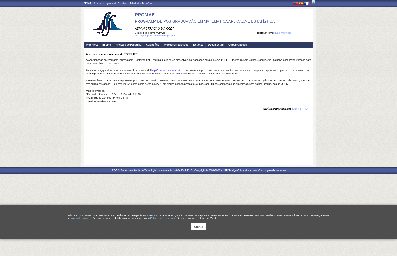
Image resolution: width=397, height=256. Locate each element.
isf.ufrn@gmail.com (105, 101)
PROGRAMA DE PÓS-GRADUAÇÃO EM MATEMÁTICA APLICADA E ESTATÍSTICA (205, 21)
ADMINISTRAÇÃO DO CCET (154, 28)
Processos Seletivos (176, 44)
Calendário (152, 44)
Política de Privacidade (163, 218)
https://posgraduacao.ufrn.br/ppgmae (155, 35)
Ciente (198, 226)
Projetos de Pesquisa (128, 44)
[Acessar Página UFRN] (313, 2)
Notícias (198, 44)
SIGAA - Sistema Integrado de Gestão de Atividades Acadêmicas (120, 3)
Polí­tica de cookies (80, 218)
